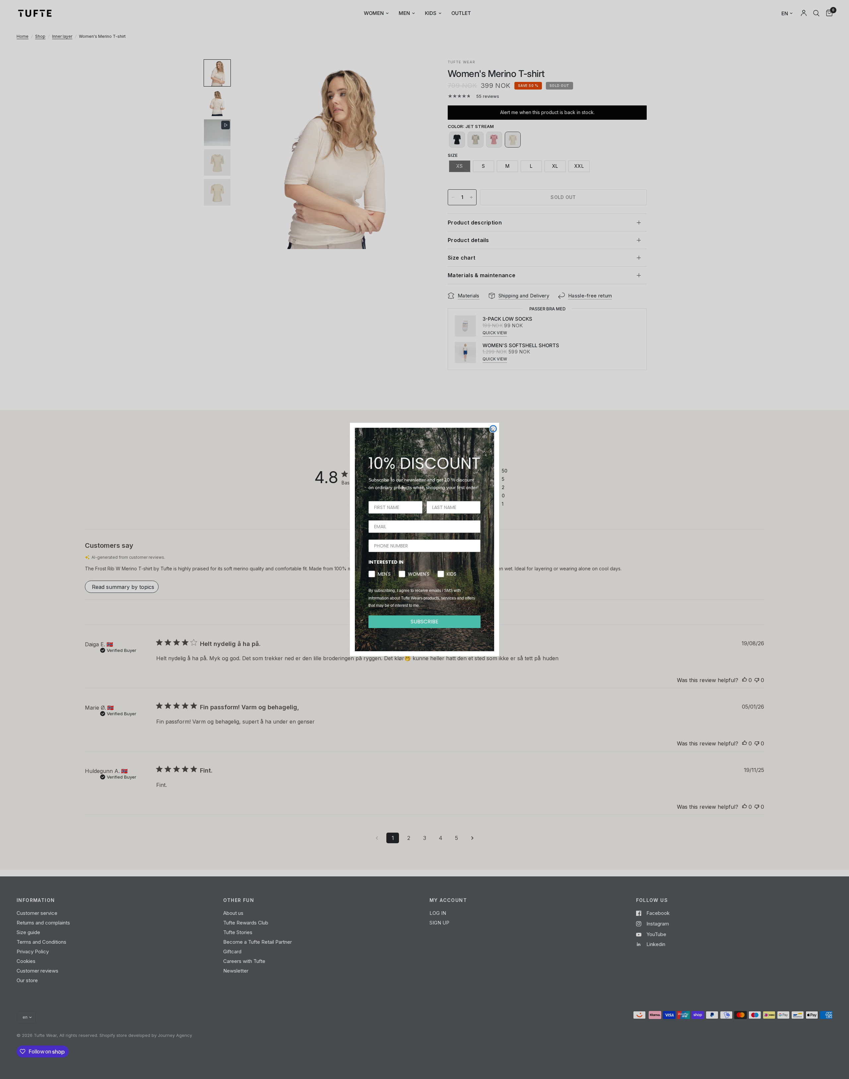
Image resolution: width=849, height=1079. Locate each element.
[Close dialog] (493, 428)
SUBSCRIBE (424, 621)
